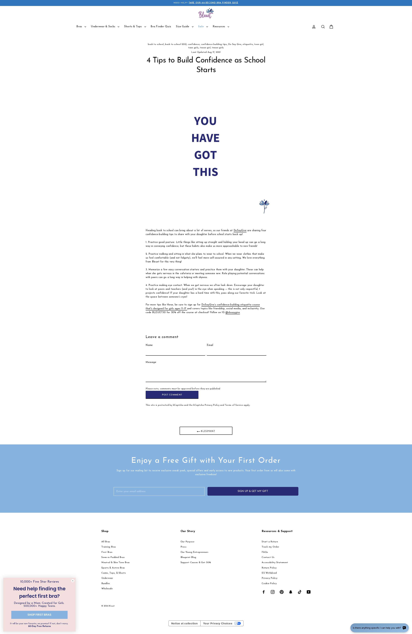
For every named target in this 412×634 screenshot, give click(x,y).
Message (151, 362)
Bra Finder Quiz (161, 26)
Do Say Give (234, 44)
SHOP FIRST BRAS (39, 614)
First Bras (106, 552)
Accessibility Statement (275, 562)
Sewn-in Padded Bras (113, 557)
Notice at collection (184, 623)
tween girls (218, 48)
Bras (79, 26)
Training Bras (108, 547)
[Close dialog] (72, 580)
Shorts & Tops (133, 26)
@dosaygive (232, 312)
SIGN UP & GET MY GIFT (253, 491)
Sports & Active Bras (113, 568)
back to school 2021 (176, 44)
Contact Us (268, 557)
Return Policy (269, 568)
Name (149, 345)
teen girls (193, 48)
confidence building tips (214, 44)
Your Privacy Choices (217, 623)
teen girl (258, 44)
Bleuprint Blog (188, 557)
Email (210, 345)
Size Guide (183, 26)
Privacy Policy (212, 405)
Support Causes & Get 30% (196, 562)
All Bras (105, 542)
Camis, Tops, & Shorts (113, 573)
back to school (156, 44)
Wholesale (107, 588)
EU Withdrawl (269, 573)
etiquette (248, 44)
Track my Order (270, 547)
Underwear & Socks (103, 26)
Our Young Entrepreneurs (194, 552)
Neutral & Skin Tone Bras (115, 562)
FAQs (265, 552)
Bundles (105, 583)
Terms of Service (234, 405)
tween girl (205, 48)
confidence (194, 44)
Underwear (107, 578)
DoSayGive (240, 230)
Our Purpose (187, 542)
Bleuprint (207, 431)
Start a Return (270, 542)
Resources (219, 26)
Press (184, 547)
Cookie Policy (269, 583)
